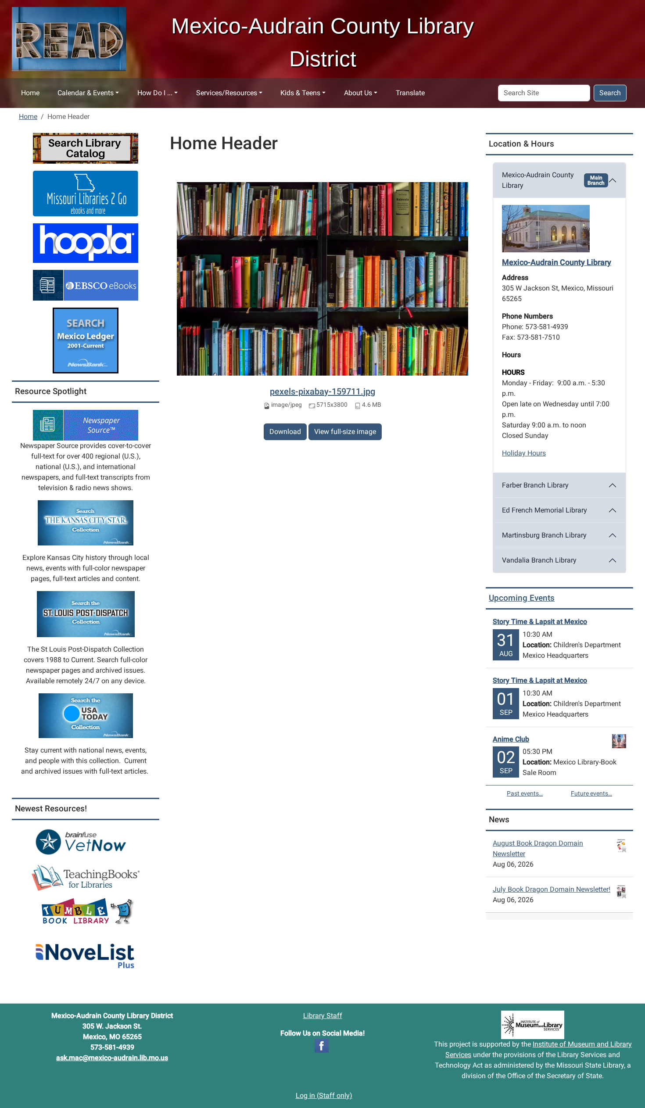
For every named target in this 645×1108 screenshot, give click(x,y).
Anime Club (511, 739)
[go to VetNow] (85, 842)
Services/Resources (226, 93)
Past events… (525, 793)
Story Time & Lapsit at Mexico (540, 621)
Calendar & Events (85, 93)
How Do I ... (154, 93)
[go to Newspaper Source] (85, 424)
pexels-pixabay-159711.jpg (322, 391)
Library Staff (322, 1015)
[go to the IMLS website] (533, 1025)
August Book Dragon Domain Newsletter (538, 848)
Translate (410, 93)
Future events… (591, 793)
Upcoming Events (522, 598)
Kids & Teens (300, 93)
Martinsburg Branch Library (544, 535)
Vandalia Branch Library (539, 560)
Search (610, 93)
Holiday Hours (524, 453)
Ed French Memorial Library (544, 510)
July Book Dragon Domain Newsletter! (551, 889)
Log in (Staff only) (324, 1095)
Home (30, 93)
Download (285, 431)
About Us (358, 93)
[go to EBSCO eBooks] (85, 284)
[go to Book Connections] (86, 877)
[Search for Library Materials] (85, 147)
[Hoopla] (85, 242)
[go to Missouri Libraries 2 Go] (85, 193)
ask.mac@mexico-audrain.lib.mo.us (112, 1058)
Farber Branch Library (535, 485)
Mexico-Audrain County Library (553, 180)
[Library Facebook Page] (322, 1045)
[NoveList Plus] (85, 951)
